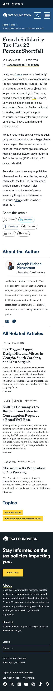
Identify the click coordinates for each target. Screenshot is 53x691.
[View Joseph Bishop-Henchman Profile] (7, 321)
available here (10, 185)
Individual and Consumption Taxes (23, 518)
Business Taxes (13, 512)
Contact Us (8, 648)
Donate (8, 622)
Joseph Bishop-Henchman (23, 64)
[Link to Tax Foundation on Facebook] (5, 684)
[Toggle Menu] (47, 15)
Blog (13, 25)
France (18, 74)
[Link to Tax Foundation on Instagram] (33, 684)
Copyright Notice (11, 678)
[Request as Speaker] (14, 321)
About (7, 585)
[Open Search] (37, 15)
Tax (34, 97)
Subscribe (13, 573)
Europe (19, 4)
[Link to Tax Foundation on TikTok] (40, 684)
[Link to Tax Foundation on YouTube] (26, 684)
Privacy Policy (28, 678)
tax (4, 79)
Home (5, 25)
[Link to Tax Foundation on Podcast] (47, 684)
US (7, 4)
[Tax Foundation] (17, 15)
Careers (6, 641)
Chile (18, 199)
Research (10, 461)
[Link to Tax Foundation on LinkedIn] (19, 684)
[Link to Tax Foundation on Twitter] (12, 684)
